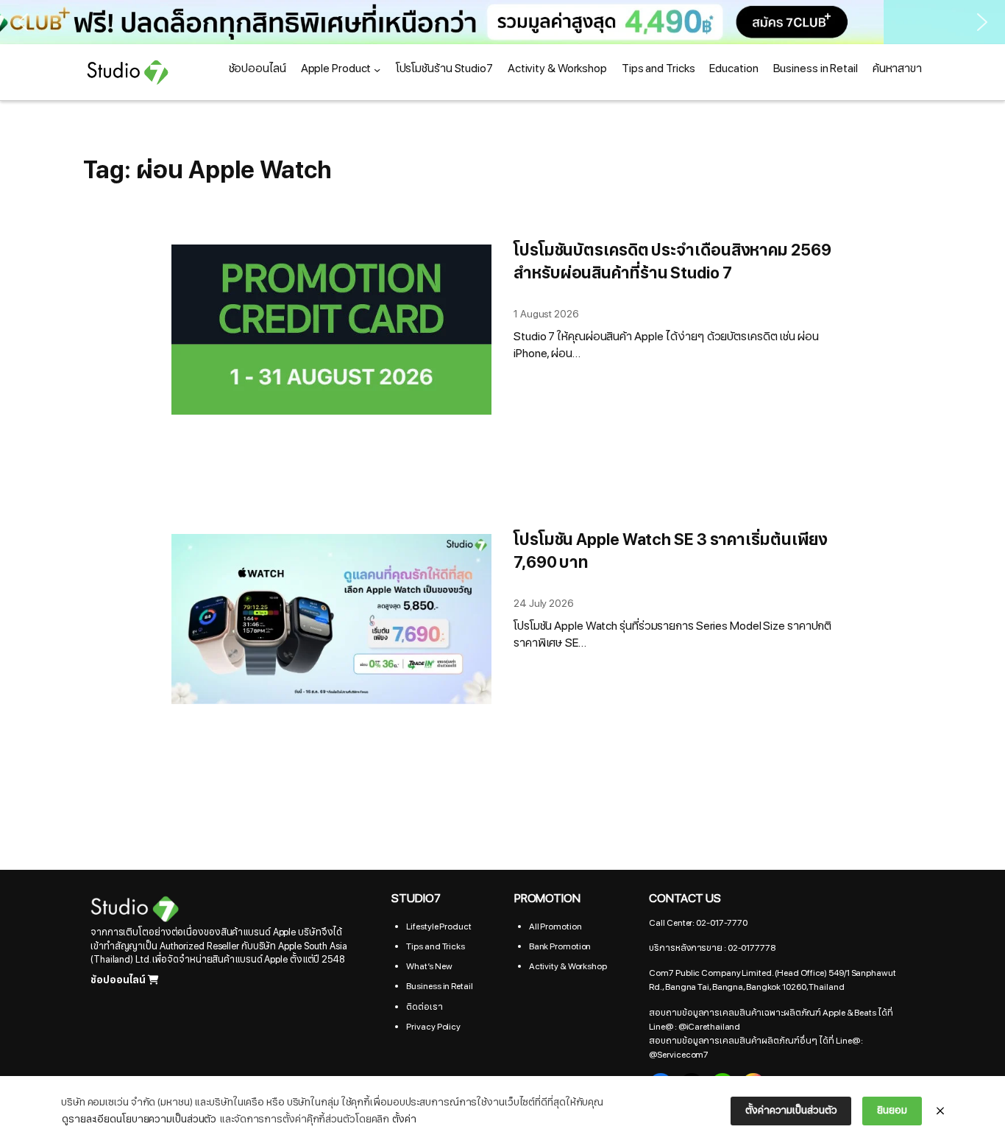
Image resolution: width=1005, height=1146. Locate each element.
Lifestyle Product (438, 926)
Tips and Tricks (435, 946)
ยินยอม (892, 1110)
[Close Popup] (940, 1111)
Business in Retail (439, 986)
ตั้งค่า (404, 1119)
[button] (23, 22)
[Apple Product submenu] (377, 69)
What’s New (429, 966)
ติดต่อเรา (424, 1006)
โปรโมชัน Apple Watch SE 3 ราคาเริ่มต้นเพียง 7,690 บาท (671, 551)
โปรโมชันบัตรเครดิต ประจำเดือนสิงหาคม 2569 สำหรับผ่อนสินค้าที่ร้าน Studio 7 (672, 262)
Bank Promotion (560, 946)
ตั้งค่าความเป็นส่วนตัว (791, 1110)
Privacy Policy (433, 1026)
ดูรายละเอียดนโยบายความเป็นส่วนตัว (139, 1119)
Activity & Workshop (568, 966)
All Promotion (555, 926)
